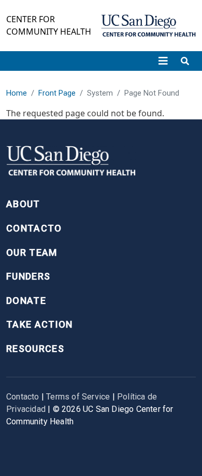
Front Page (57, 93)
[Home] (148, 25)
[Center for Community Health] (71, 164)
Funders (28, 276)
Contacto (34, 228)
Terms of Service (78, 397)
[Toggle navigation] (163, 61)
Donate (26, 300)
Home (16, 93)
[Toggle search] (185, 61)
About (23, 203)
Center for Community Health (48, 25)
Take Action (39, 324)
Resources (35, 348)
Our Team (31, 252)
